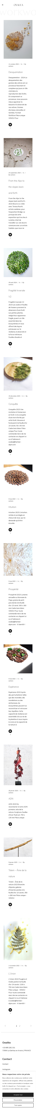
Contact (5, 1064)
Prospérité (13, 589)
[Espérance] (18, 658)
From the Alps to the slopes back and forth (16, 186)
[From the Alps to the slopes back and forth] (18, 152)
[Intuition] (18, 479)
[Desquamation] (18, 39)
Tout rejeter (18, 1105)
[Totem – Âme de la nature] (18, 847)
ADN (11, 798)
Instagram (6, 1069)
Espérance (14, 686)
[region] (18, 1090)
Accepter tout (18, 1095)
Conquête (13, 404)
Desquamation (16, 72)
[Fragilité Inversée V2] (18, 262)
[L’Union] (18, 939)
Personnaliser (18, 1100)
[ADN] (18, 765)
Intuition (12, 507)
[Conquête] (18, 374)
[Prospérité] (18, 559)
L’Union (12, 973)
